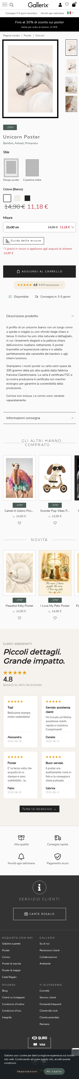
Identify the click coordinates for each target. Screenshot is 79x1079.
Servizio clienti (48, 997)
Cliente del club (49, 1010)
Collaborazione (48, 957)
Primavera (31, 143)
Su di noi (45, 943)
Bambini (8, 143)
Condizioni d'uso (11, 1010)
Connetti (44, 990)
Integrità (6, 1017)
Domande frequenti (50, 1004)
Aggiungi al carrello (42, 271)
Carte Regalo (42, 914)
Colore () (13, 189)
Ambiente (45, 963)
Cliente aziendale (49, 1017)
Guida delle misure (25, 240)
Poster (5, 950)
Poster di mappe (11, 970)
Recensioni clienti (50, 950)
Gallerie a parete (11, 943)
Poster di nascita (11, 963)
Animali (19, 143)
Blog (5, 990)
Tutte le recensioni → (39, 809)
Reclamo (45, 1024)
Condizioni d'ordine (13, 1004)
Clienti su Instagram (13, 997)
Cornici (6, 957)
